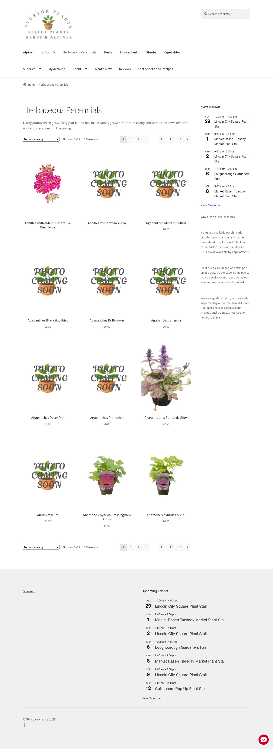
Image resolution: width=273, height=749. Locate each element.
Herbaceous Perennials (79, 52)
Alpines (28, 52)
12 (171, 139)
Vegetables (172, 52)
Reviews (125, 69)
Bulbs (45, 52)
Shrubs (151, 52)
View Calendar (210, 205)
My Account (56, 69)
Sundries (29, 69)
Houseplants (129, 52)
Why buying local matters (218, 217)
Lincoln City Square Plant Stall (181, 606)
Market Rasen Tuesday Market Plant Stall (230, 141)
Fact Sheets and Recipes (155, 69)
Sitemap (29, 591)
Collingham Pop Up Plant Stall (180, 688)
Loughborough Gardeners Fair (180, 647)
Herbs (108, 52)
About (77, 69)
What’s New (103, 69)
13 (180, 139)
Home (32, 84)
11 (162, 139)
